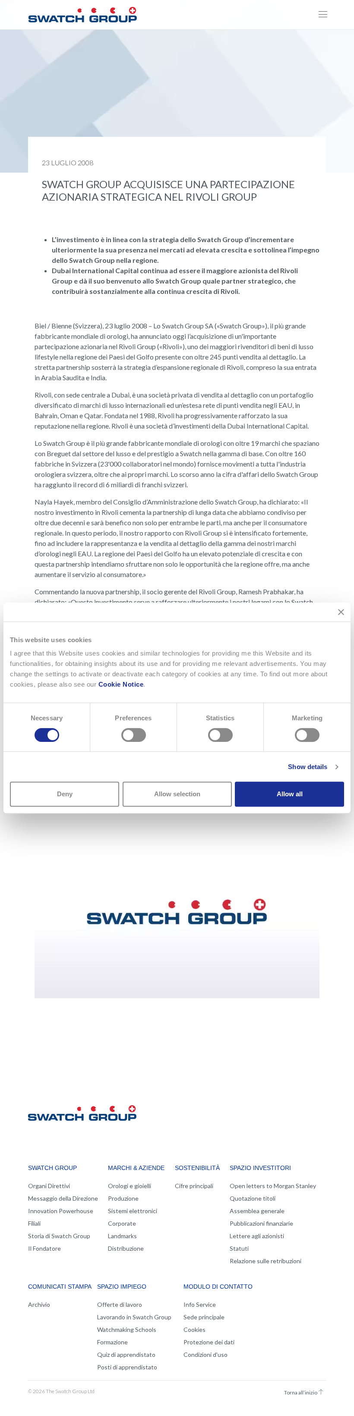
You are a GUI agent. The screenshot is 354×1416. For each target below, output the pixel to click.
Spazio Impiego (121, 1286)
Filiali (34, 1223)
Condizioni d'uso (205, 1354)
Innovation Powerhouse (60, 1210)
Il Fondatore (44, 1248)
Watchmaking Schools (126, 1329)
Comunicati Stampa (60, 1286)
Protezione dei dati (208, 1342)
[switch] (133, 735)
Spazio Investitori (260, 1167)
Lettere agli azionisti (257, 1235)
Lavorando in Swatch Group (134, 1317)
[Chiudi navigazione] (322, 14)
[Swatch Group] (82, 13)
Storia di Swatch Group (59, 1235)
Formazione (112, 1342)
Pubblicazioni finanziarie (261, 1223)
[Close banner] (341, 612)
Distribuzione (126, 1248)
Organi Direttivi (49, 1185)
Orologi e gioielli (129, 1185)
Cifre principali (194, 1185)
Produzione (123, 1198)
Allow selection (177, 794)
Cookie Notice (121, 684)
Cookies (194, 1329)
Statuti (239, 1248)
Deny (65, 794)
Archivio (39, 1304)
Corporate (122, 1223)
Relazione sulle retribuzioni (265, 1261)
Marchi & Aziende (136, 1167)
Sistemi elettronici (132, 1210)
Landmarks (122, 1235)
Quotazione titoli (252, 1198)
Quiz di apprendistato (126, 1354)
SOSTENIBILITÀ (197, 1167)
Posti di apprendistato (127, 1367)
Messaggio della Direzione (63, 1198)
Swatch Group (52, 1167)
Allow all (290, 794)
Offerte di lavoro (119, 1304)
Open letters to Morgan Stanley (273, 1185)
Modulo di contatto (218, 1286)
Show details (307, 766)
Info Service (199, 1304)
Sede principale (203, 1317)
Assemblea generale (257, 1210)
